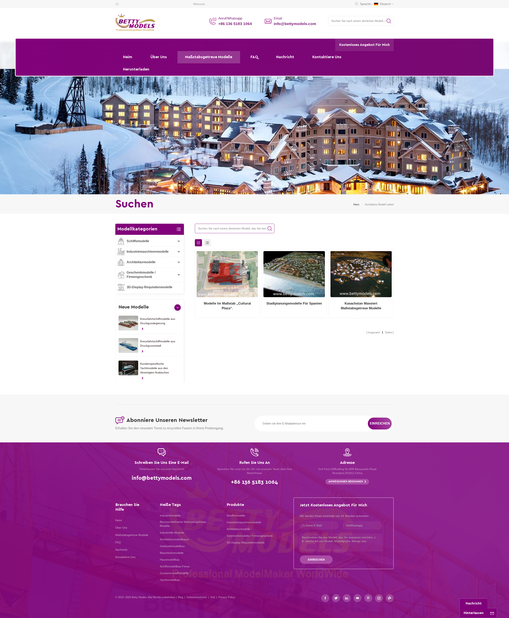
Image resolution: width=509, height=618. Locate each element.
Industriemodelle (170, 515)
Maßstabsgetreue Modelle (208, 57)
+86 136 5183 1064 (235, 24)
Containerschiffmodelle (174, 573)
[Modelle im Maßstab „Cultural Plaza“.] (227, 274)
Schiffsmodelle (138, 241)
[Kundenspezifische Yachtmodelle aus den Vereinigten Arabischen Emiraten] (128, 368)
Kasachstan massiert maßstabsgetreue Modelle (361, 306)
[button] (177, 307)
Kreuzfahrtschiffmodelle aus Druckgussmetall (157, 343)
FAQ (254, 57)
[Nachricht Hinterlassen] (492, 613)
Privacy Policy (226, 597)
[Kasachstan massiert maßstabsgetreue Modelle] (361, 274)
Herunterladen (136, 69)
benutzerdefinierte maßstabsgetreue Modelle (183, 523)
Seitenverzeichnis (197, 597)
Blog (180, 597)
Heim (127, 57)
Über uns (159, 57)
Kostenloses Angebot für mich (364, 45)
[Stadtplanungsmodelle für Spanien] (294, 274)
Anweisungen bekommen (345, 481)
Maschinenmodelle (172, 552)
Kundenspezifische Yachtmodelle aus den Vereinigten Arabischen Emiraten (154, 368)
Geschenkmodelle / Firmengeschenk (141, 275)
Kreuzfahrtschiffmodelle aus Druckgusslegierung (157, 321)
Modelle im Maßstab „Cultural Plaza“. (227, 306)
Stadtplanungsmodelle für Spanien (294, 303)
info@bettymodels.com (295, 24)
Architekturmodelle (141, 262)
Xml (212, 597)
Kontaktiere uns (326, 57)
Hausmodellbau (170, 559)
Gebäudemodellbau (172, 546)
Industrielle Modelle (172, 532)
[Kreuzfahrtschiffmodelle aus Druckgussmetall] (128, 345)
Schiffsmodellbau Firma (174, 566)
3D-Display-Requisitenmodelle (149, 287)
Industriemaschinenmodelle (148, 251)
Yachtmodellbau (170, 579)
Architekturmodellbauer (174, 539)
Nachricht (285, 57)
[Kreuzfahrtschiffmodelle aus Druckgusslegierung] (128, 323)
